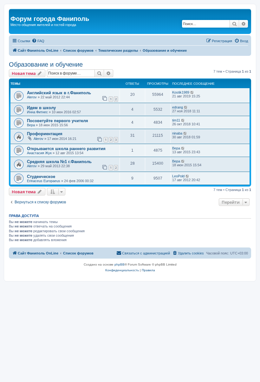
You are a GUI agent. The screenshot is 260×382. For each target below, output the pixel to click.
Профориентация (44, 133)
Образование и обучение (46, 64)
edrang (177, 107)
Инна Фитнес (37, 112)
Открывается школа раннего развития (66, 148)
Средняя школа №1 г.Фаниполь (59, 161)
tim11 (176, 120)
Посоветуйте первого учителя (57, 120)
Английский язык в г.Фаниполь (59, 92)
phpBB (119, 264)
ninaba (177, 133)
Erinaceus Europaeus (43, 181)
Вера (31, 125)
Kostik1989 (180, 92)
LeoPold (178, 176)
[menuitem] (38, 41)
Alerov (32, 97)
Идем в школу (41, 107)
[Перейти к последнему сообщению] (192, 92)
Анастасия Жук (39, 153)
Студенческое (41, 176)
